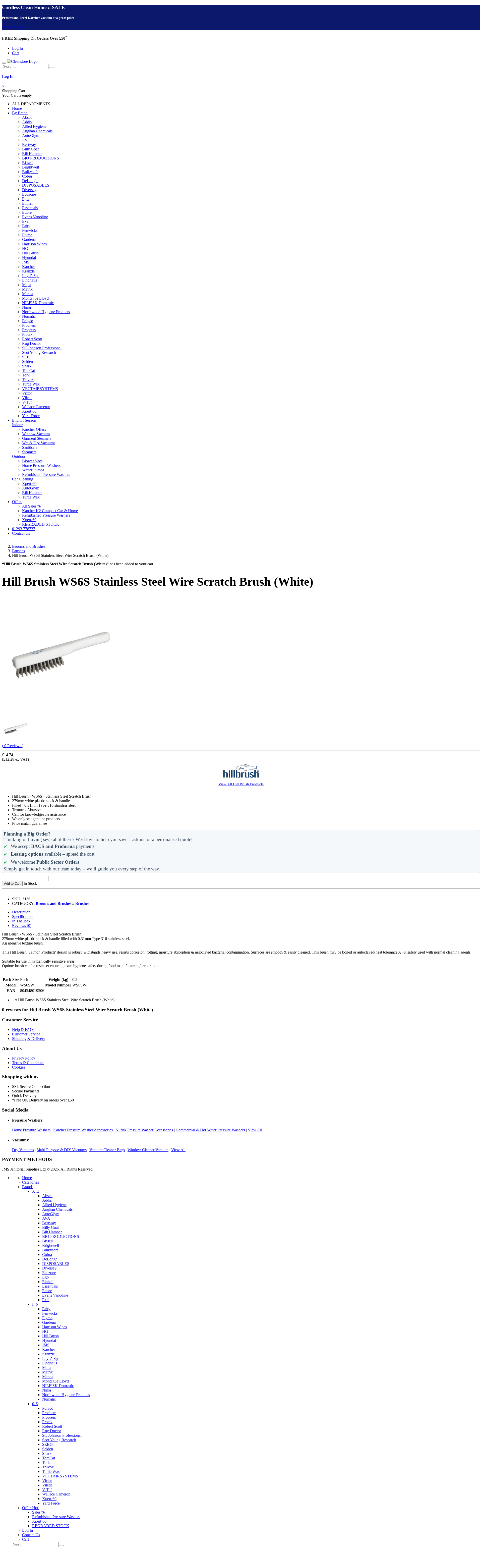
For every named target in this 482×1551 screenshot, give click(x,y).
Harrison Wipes (34, 244)
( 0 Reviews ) (12, 746)
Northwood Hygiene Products (46, 312)
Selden (27, 361)
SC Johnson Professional (42, 348)
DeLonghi (30, 181)
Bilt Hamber (32, 153)
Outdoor (18, 456)
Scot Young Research (39, 352)
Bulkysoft (30, 172)
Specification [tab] (22, 916)
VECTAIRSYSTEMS (40, 388)
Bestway (29, 144)
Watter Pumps (33, 470)
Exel (25, 221)
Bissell (27, 162)
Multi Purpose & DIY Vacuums (62, 1150)
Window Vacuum (36, 434)
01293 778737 (23, 529)
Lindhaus (29, 280)
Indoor (17, 425)
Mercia (27, 294)
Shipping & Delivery (28, 1038)
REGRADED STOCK (40, 524)
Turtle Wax (31, 384)
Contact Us (21, 533)
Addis (27, 122)
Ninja (26, 307)
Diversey (29, 190)
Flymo (27, 235)
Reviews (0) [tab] (21, 925)
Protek (27, 334)
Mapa (26, 285)
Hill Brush (30, 253)
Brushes (18, 551)
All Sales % (31, 506)
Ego (25, 199)
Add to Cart (12, 883)
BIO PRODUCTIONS (40, 158)
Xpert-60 (29, 411)
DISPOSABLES (35, 185)
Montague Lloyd (35, 298)
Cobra (27, 176)
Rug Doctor (31, 343)
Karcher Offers (34, 429)
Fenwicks (29, 230)
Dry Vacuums (23, 1150)
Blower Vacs (32, 461)
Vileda (27, 398)
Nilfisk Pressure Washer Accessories (144, 1130)
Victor (27, 393)
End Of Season (24, 420)
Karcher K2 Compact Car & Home (50, 511)
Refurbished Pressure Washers (46, 474)
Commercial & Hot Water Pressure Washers (210, 1130)
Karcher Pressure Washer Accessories (83, 1130)
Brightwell (30, 167)
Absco (27, 117)
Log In (17, 48)
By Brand (20, 113)
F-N (35, 1304)
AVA (26, 140)
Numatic (29, 316)
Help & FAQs (23, 1029)
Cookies (18, 1067)
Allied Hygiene (34, 126)
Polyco (27, 321)
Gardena (29, 239)
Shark (26, 366)
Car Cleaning (22, 479)
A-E (35, 1191)
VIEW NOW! (13, 27)
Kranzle (28, 271)
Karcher (28, 266)
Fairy (26, 226)
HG (25, 248)
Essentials (30, 208)
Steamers (29, 452)
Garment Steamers (36, 438)
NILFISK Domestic (38, 303)
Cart (15, 53)
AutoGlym (30, 135)
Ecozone (29, 194)
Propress (29, 330)
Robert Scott (32, 339)
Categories (30, 1182)
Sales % (38, 1512)
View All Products (241, 784)
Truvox (28, 379)
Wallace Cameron (36, 407)
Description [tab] (21, 912)
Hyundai (29, 257)
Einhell (27, 203)
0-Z (35, 1404)
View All (255, 1130)
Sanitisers (29, 447)
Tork (26, 375)
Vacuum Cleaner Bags (107, 1150)
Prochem (29, 325)
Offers (17, 502)
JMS (25, 262)
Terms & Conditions (28, 1063)
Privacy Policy (23, 1058)
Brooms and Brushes (28, 546)
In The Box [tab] (21, 921)
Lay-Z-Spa (30, 275)
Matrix (27, 289)
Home (17, 108)
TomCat (28, 370)
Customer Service (26, 1034)
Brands (27, 1187)
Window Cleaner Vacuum (148, 1150)
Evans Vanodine (35, 217)
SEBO (27, 357)
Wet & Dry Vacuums (38, 443)
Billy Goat (30, 149)
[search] (51, 67)
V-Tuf (27, 402)
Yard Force (31, 416)
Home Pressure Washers (41, 465)
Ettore (27, 212)
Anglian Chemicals (37, 131)
